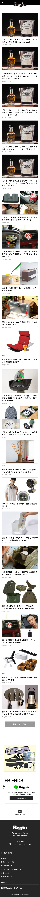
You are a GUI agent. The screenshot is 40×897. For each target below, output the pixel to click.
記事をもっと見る (20, 724)
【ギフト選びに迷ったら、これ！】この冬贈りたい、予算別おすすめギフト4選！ (20, 433)
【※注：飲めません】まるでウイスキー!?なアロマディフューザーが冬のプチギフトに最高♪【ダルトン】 (19, 183)
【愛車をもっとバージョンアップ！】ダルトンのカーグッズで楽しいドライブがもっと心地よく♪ (20, 253)
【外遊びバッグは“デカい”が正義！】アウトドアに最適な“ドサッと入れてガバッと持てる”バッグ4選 (20, 398)
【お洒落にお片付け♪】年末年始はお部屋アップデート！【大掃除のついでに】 (20, 573)
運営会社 (4, 858)
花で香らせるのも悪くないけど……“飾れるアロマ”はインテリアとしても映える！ (19, 470)
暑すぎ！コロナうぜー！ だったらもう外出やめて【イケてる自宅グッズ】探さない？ (19, 712)
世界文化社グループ (7, 876)
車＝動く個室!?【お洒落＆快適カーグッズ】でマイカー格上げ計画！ (19, 641)
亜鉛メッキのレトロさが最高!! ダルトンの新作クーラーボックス (20, 323)
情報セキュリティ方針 (8, 862)
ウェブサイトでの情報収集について (12, 869)
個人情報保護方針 (6, 865)
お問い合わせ (5, 873)
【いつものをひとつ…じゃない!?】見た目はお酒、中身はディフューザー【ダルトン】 (19, 147)
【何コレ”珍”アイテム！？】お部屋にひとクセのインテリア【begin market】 (20, 40)
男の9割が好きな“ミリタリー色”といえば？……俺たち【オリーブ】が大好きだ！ (19, 607)
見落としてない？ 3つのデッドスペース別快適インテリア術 (19, 678)
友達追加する (21, 798)
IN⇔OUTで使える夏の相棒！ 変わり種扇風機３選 (19, 504)
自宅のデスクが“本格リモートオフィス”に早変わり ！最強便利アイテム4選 (20, 539)
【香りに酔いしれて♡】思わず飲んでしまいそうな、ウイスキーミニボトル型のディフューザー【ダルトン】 (19, 112)
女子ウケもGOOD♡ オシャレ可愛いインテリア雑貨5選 (19, 289)
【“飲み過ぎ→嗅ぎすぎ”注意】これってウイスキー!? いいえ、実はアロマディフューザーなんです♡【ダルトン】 (20, 76)
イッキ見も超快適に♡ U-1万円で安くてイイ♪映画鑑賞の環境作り (20, 360)
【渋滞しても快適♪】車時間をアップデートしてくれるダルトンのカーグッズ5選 (19, 218)
